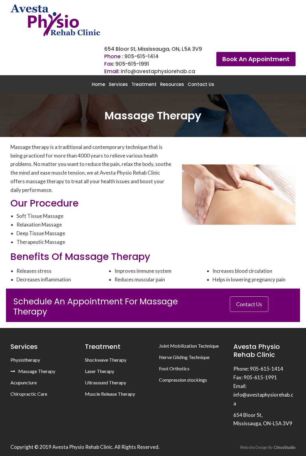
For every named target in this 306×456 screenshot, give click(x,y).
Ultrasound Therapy (105, 382)
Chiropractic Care (28, 394)
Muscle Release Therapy (110, 394)
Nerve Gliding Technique (184, 357)
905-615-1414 (141, 56)
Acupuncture (23, 382)
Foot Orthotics (174, 368)
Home (98, 84)
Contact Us (201, 84)
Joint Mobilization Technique (189, 346)
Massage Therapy (36, 371)
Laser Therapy (99, 371)
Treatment (144, 84)
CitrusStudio (285, 447)
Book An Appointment (256, 59)
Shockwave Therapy (105, 360)
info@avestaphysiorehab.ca (158, 71)
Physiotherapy (25, 360)
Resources (172, 84)
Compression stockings (183, 380)
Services (118, 84)
